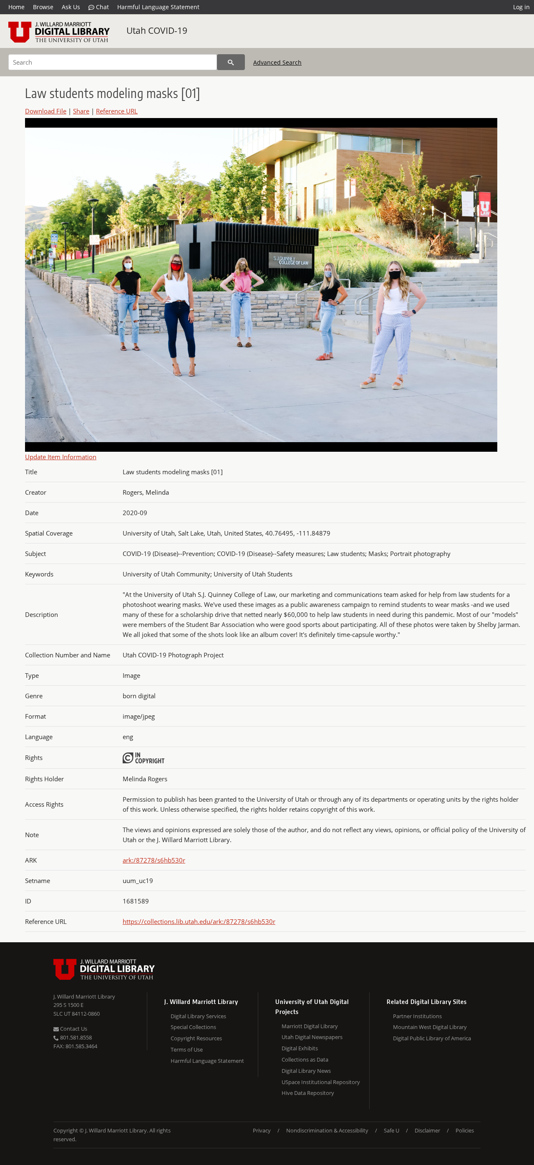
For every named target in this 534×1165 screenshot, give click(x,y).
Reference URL (117, 111)
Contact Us (73, 1028)
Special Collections (193, 1027)
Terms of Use (187, 1049)
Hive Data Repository (308, 1093)
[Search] (231, 62)
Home (16, 7)
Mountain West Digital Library (430, 1027)
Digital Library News (306, 1070)
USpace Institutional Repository (321, 1082)
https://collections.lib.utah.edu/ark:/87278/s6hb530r (199, 921)
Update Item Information (60, 457)
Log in (521, 7)
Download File (45, 111)
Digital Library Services (198, 1016)
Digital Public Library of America (432, 1038)
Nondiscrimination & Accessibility (327, 1130)
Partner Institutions (417, 1016)
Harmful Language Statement (158, 7)
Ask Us (71, 7)
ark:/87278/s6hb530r (154, 860)
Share (81, 111)
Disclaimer (427, 1130)
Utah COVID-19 (156, 30)
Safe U (391, 1130)
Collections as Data (305, 1059)
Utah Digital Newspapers (312, 1037)
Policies (465, 1130)
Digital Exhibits (300, 1048)
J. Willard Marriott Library (84, 996)
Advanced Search (277, 62)
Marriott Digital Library (310, 1026)
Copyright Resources (196, 1038)
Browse (43, 7)
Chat (101, 7)
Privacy (262, 1130)
